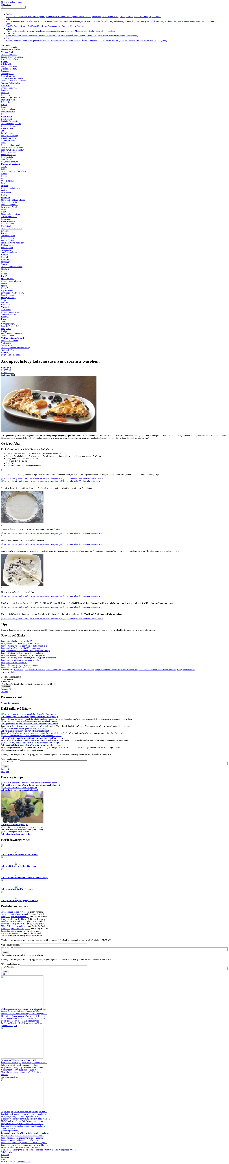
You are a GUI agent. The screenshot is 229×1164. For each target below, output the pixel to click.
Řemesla (76, 36)
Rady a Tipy (6, 95)
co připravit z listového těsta (126, 670)
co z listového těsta (147, 670)
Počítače (9, 38)
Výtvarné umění (8, 324)
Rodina (9, 24)
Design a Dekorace (49, 16)
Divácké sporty (7, 295)
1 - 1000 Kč (6, 370)
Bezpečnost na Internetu (40, 40)
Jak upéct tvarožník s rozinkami (14, 662)
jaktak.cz (4, 1150)
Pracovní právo (7, 240)
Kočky (4, 104)
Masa (191, 21)
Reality (4, 195)
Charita (4, 166)
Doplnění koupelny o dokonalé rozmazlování (20, 1021)
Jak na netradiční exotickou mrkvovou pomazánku (22, 1138)
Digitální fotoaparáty (9, 121)
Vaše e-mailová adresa (10, 759)
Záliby (83, 36)
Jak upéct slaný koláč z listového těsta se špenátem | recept (25, 650)
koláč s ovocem (68, 670)
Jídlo (8, 19)
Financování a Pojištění (11, 50)
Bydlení (9, 14)
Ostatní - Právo (7, 238)
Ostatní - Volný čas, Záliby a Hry (100, 36)
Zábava (4, 352)
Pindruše (4, 1074)
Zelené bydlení (90, 16)
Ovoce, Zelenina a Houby (17, 21)
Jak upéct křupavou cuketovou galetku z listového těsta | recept (29, 716)
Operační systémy (159, 40)
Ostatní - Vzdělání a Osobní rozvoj (15, 348)
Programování (57, 40)
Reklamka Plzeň (23, 1162)
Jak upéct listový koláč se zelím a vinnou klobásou (22, 653)
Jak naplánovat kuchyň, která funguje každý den (21, 1011)
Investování (6, 193)
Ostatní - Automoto (9, 54)
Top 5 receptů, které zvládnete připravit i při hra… (24, 1112)
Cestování (5, 85)
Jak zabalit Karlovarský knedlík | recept (19, 866)
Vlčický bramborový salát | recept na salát (18, 1070)
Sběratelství (119, 36)
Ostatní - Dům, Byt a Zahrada (148, 16)
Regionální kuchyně (118, 21)
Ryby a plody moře (60, 21)
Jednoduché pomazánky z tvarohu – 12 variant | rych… (24, 1142)
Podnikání (5, 197)
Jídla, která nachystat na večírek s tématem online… (22, 1135)
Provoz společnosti (9, 207)
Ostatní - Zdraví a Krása (29, 31)
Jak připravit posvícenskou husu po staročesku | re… (23, 1126)
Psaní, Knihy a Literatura (11, 333)
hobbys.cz (5, 974)
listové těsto (18, 670)
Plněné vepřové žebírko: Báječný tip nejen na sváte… (23, 1121)
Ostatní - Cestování (9, 88)
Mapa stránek (70, 1150)
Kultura (4, 174)
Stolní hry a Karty (14, 36)
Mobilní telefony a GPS (11, 123)
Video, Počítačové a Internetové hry (37, 36)
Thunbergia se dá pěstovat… (13, 912)
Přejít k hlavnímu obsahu (11, 2)
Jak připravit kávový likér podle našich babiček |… (22, 1123)
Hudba (4, 331)
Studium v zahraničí (9, 340)
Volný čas (10, 33)
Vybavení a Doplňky (9, 47)
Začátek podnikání (9, 216)
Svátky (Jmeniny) (8, 314)
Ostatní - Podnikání (9, 202)
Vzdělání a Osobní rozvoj (12, 338)
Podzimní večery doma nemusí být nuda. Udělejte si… (24, 1014)
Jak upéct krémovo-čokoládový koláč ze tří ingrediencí (24, 646)
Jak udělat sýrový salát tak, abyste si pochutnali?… (22, 1147)
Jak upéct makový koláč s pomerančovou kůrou (21, 660)
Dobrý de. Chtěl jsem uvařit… (13, 924)
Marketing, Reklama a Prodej (13, 200)
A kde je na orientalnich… (12, 933)
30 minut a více (7, 372)
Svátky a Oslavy (8, 297)
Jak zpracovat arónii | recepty (14, 824)
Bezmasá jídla (90, 21)
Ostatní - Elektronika (9, 126)
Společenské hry (131, 36)
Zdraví (9, 28)
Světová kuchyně (76, 21)
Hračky (55, 36)
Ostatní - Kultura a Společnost (13, 171)
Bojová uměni (7, 290)
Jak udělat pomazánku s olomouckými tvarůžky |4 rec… (24, 1145)
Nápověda (38, 1150)
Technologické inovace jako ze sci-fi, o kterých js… (23, 1009)
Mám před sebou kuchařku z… (14, 926)
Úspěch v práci (7, 224)
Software (139, 40)
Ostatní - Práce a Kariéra (11, 228)
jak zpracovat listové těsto (34, 670)
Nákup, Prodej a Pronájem (125, 16)
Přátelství (80, 26)
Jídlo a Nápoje (14, 355)
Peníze (4, 190)
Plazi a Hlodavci (8, 112)
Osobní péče (51, 31)
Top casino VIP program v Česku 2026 (18, 1060)
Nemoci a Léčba (87, 31)
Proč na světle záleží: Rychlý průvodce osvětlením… (23, 1023)
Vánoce (4, 300)
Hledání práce (7, 226)
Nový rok (5, 307)
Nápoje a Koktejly (181, 21)
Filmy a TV (6, 328)
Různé (4, 276)
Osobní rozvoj (7, 345)
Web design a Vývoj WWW (123, 40)
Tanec (3, 321)
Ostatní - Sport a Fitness (11, 281)
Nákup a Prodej (7, 52)
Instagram (5, 771)
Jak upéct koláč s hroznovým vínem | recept (19, 665)
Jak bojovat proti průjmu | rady (15, 834)
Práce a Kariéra (8, 221)
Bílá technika (6, 119)
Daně (3, 183)
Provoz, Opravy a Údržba (12, 57)
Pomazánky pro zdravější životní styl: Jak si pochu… (25, 1133)
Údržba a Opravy (33, 16)
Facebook (5, 769)
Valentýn (4, 317)
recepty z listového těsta (105, 670)
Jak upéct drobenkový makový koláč (16, 641)
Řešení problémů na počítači (94, 40)
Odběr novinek (7, 1152)
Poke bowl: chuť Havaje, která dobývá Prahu (20, 1065)
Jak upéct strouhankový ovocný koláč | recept (20, 643)
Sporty (4, 286)
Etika (3, 178)
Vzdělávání (6, 343)
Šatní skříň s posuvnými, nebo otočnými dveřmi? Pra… (24, 1063)
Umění (4, 319)
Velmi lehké (6, 368)
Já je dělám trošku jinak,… (12, 931)
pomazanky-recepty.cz (10, 1128)
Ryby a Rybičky (8, 102)
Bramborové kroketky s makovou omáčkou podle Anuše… (25, 1119)
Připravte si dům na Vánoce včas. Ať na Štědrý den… (23, 1016)
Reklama (29, 1150)
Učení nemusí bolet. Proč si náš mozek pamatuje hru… (24, 1018)
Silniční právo (7, 247)
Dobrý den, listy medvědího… (14, 919)
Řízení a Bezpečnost (9, 59)
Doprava (4, 90)
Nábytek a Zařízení (105, 16)
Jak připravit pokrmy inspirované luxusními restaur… (23, 1067)
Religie (4, 176)
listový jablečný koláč (186, 670)
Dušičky (4, 302)
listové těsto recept (53, 670)
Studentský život (8, 350)
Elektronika (6, 116)
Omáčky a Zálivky (165, 21)
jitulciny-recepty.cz (9, 1025)
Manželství (43, 26)
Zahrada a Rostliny (66, 16)
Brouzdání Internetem (72, 40)
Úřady (3, 212)
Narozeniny (6, 309)
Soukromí (59, 1150)
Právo (3, 233)
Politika (4, 169)
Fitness (4, 283)
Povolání (4, 231)
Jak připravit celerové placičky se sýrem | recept (22, 829)
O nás (21, 1150)
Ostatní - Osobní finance (11, 188)
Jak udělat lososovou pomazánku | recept (19, 790)
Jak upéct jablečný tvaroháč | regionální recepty (21, 1116)
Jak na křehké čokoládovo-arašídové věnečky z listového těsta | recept (32, 738)
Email (108, 40)
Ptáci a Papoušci (8, 100)
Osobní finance (7, 181)
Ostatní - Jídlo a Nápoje (204, 21)
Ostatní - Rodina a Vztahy (65, 26)
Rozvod (24, 26)
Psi (2, 114)
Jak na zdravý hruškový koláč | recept (16, 667)
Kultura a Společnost (10, 164)
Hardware (148, 40)
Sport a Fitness (7, 278)
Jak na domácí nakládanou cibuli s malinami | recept (24, 877)
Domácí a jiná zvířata (10, 97)
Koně (3, 107)
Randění (10, 26)
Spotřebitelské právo (9, 252)
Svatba (51, 26)
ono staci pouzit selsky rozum (13, 914)
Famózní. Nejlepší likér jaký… (14, 921)
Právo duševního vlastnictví (12, 243)
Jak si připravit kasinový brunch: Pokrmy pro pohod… (24, 1114)
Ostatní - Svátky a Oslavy (12, 312)
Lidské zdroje (6, 219)
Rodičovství (33, 26)
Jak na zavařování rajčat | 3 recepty (17, 889)
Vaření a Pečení (103, 21)
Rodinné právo (7, 245)
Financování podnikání (10, 214)
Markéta (11, 672)
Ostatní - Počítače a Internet (18, 40)
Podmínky (49, 1150)
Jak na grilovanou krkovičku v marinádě (19, 854)
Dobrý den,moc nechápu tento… (14, 916)
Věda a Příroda (65, 36)
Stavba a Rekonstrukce (16, 16)
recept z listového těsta (84, 670)
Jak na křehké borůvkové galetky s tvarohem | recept (25, 731)
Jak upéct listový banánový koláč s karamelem (20, 648)
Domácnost (79, 16)
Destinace (5, 92)
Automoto (5, 45)
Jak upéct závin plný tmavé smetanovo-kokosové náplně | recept (29, 724)
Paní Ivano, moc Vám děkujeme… (15, 928)
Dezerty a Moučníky (148, 21)
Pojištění (4, 185)
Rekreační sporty (8, 288)
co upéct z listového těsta (165, 670)
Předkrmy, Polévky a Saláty (40, 21)
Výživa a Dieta (12, 31)
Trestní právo (6, 250)
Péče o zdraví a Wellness (105, 31)
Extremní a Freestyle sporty (12, 293)
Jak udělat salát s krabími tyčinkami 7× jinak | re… (22, 1140)
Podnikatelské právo (9, 205)
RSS (3, 1159)
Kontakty (14, 1150)
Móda (77, 31)
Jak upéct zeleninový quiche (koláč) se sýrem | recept (23, 655)
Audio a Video (7, 128)
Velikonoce (5, 305)
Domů (3, 355)
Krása (43, 31)
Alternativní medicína (65, 31)
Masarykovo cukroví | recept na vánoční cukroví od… (23, 1072)
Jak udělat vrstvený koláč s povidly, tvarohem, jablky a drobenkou (28, 658)
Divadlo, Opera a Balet (10, 326)
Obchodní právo (8, 235)
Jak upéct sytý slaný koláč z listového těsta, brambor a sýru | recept (31, 745)
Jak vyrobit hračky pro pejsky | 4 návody (19, 900)
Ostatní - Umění (7, 336)
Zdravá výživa (133, 21)
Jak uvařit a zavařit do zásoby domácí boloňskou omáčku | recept (30, 785)
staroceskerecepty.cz (9, 1077)
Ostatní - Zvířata (8, 109)
